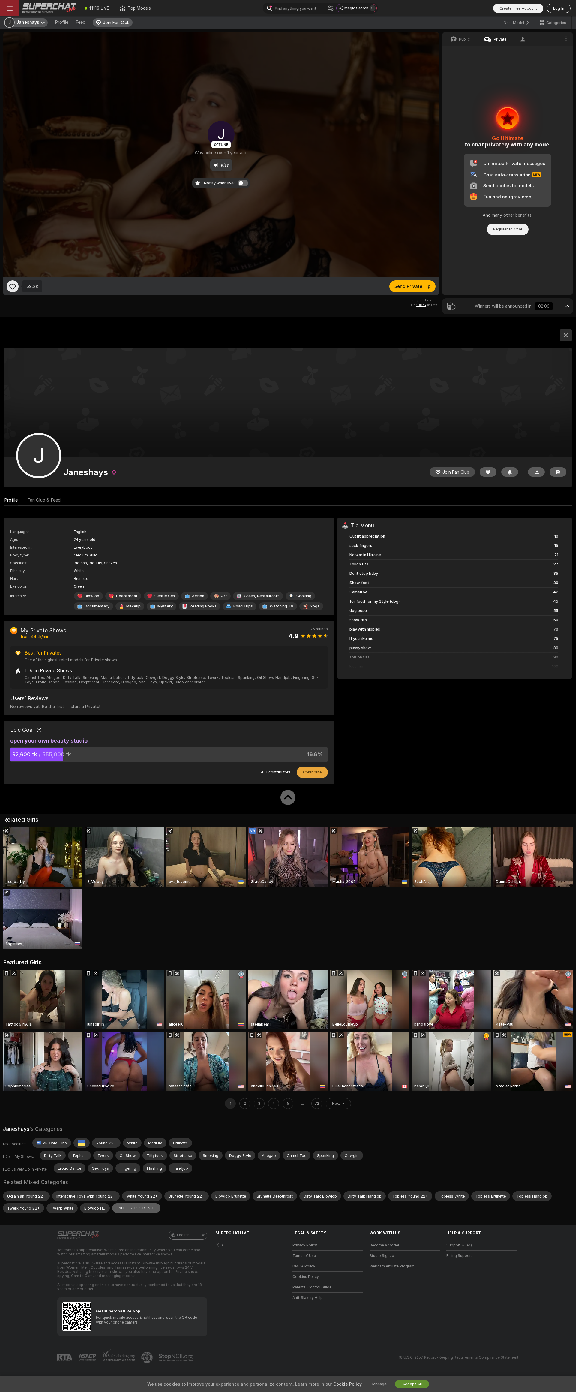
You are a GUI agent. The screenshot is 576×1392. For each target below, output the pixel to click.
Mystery (165, 606)
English (183, 1235)
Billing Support (459, 1256)
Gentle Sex (164, 596)
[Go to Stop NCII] (176, 1357)
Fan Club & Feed (44, 500)
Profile (61, 22)
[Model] (566, 335)
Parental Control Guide (312, 1287)
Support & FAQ (459, 1245)
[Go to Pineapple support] (147, 1357)
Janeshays (16, 1129)
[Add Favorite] (13, 286)
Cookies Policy (305, 1277)
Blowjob (92, 596)
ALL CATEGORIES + (136, 1208)
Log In (558, 8)
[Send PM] (558, 472)
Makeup (133, 606)
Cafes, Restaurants (262, 596)
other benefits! (517, 215)
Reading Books (203, 606)
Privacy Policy (304, 1245)
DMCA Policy (303, 1266)
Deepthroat (127, 596)
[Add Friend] (536, 472)
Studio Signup (382, 1256)
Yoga (315, 606)
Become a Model (384, 1245)
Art (224, 596)
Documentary (97, 606)
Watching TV (281, 606)
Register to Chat (507, 229)
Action (198, 596)
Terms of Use (304, 1256)
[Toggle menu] (9, 8)
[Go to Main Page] (49, 8)
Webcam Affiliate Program (392, 1266)
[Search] (331, 8)
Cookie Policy (347, 1384)
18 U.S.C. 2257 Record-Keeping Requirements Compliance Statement (458, 1357)
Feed (81, 22)
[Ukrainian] (82, 1143)
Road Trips (243, 606)
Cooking (303, 596)
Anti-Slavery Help (307, 1298)
